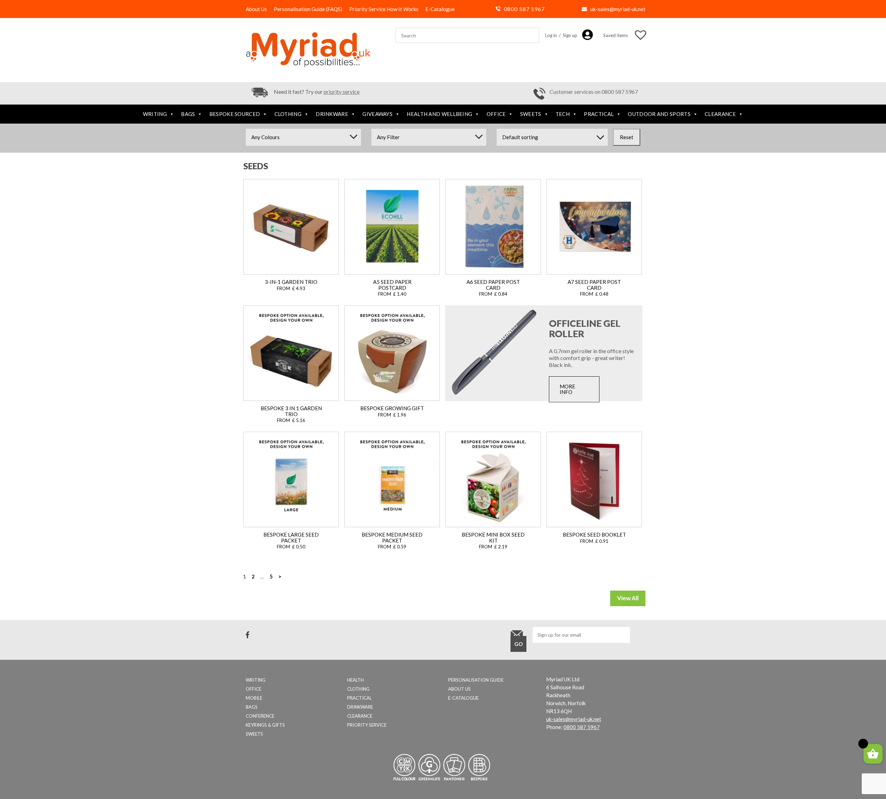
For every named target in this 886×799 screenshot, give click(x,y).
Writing (155, 114)
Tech (562, 114)
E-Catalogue (440, 9)
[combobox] (303, 137)
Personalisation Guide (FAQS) (308, 9)
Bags (188, 114)
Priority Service (367, 725)
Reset (626, 137)
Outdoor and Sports (659, 114)
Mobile (254, 698)
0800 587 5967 (524, 9)
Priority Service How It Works (383, 9)
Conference (260, 716)
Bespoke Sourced (234, 114)
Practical (599, 114)
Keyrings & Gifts (265, 725)
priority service (342, 91)
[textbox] (303, 137)
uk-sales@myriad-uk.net (617, 9)
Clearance (720, 114)
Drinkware (332, 114)
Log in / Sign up (561, 35)
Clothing (287, 114)
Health (355, 680)
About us (459, 689)
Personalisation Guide (476, 680)
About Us (256, 9)
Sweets (530, 114)
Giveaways (377, 114)
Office (496, 114)
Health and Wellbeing (439, 114)
